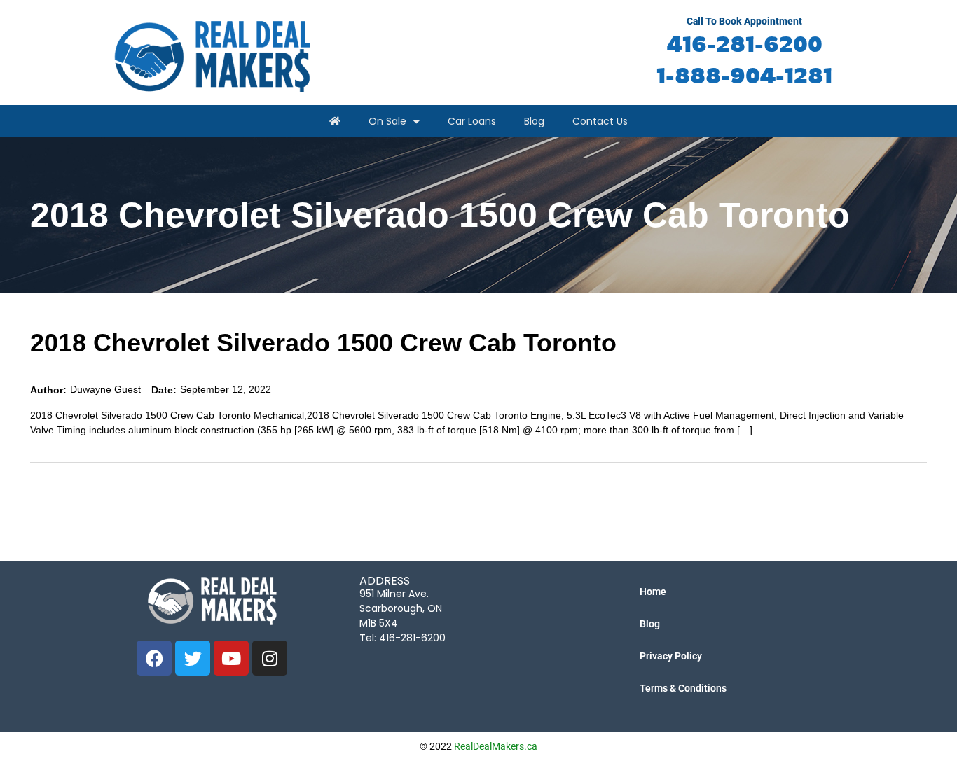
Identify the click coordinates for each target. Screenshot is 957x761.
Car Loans (472, 121)
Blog (534, 121)
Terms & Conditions (683, 688)
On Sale (387, 121)
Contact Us (600, 121)
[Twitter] (192, 658)
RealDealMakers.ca (495, 746)
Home (653, 591)
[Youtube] (231, 658)
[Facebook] (154, 658)
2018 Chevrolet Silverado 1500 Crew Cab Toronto (323, 342)
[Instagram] (269, 658)
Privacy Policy (671, 656)
